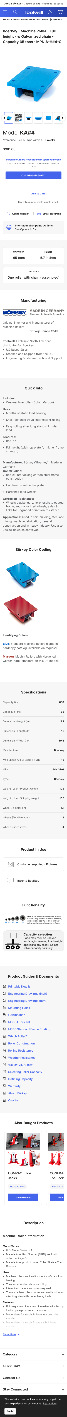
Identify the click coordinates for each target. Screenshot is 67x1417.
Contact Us (11, 1378)
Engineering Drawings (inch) (27, 993)
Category (10, 1354)
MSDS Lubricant (19, 1022)
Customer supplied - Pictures (37, 864)
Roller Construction (21, 1043)
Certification (16, 1015)
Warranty (14, 1086)
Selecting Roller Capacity (25, 1071)
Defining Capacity (20, 1079)
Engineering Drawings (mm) (27, 1000)
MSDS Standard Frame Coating (29, 1029)
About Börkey (17, 1093)
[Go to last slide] (4, 118)
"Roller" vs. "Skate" (20, 1064)
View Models (23, 1197)
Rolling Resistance (20, 1050)
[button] (8, 118)
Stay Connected (15, 1389)
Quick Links (12, 1366)
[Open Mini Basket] (60, 12)
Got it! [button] (10, 1411)
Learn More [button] (49, 1403)
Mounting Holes (19, 1008)
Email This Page (52, 213)
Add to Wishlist (20, 213)
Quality (13, 1100)
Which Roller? (17, 1036)
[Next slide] (62, 118)
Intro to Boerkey (28, 880)
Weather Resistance (21, 1057)
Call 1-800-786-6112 (33, 175)
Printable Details (19, 986)
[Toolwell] (33, 12)
